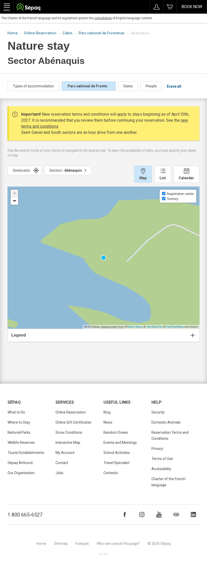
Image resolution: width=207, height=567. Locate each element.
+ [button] (14, 193)
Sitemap (61, 544)
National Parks (19, 432)
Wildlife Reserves (21, 443)
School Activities (117, 453)
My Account (65, 453)
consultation (103, 18)
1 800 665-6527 (25, 515)
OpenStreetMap (175, 326)
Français (82, 544)
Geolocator (21, 170)
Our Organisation (21, 473)
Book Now (192, 6)
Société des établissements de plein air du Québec (28, 7)
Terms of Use (162, 459)
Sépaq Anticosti (20, 463)
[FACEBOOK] (125, 514)
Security (158, 412)
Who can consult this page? (118, 544)
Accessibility (161, 469)
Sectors (65, 170)
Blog (107, 412)
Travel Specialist (117, 463)
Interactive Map (68, 443)
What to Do (16, 412)
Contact (62, 463)
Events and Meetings (120, 443)
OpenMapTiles (154, 326)
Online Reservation (40, 33)
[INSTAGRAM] (142, 514)
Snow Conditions (69, 432)
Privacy (157, 449)
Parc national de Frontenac (102, 33)
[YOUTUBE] (159, 514)
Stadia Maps (135, 326)
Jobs (59, 473)
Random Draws (116, 432)
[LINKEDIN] (193, 514)
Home (13, 33)
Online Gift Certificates (73, 422)
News (108, 422)
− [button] (14, 201)
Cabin (67, 33)
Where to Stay (19, 422)
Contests (111, 473)
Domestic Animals (165, 422)
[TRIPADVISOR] (176, 514)
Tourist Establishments (26, 453)
